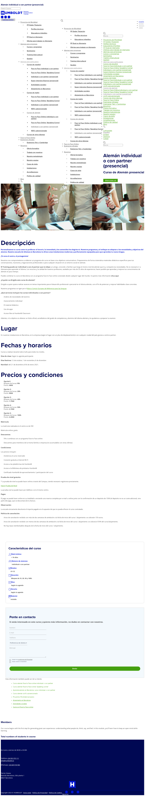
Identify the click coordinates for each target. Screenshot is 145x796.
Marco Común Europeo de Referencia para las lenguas (47, 288)
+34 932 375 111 (13, 758)
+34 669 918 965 (14, 765)
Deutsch (106, 137)
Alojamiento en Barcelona (22, 700)
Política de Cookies (55, 793)
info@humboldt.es (7, 761)
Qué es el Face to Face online (23, 707)
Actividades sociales (20, 704)
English (106, 135)
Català (105, 139)
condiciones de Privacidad (25, 659)
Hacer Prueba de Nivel (9, 486)
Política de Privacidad (40, 793)
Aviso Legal (27, 793)
